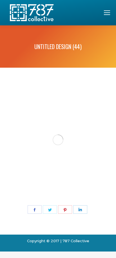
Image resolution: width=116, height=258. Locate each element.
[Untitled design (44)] (58, 139)
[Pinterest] (65, 209)
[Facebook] (35, 209)
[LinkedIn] (80, 209)
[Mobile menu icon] (107, 12)
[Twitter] (50, 209)
